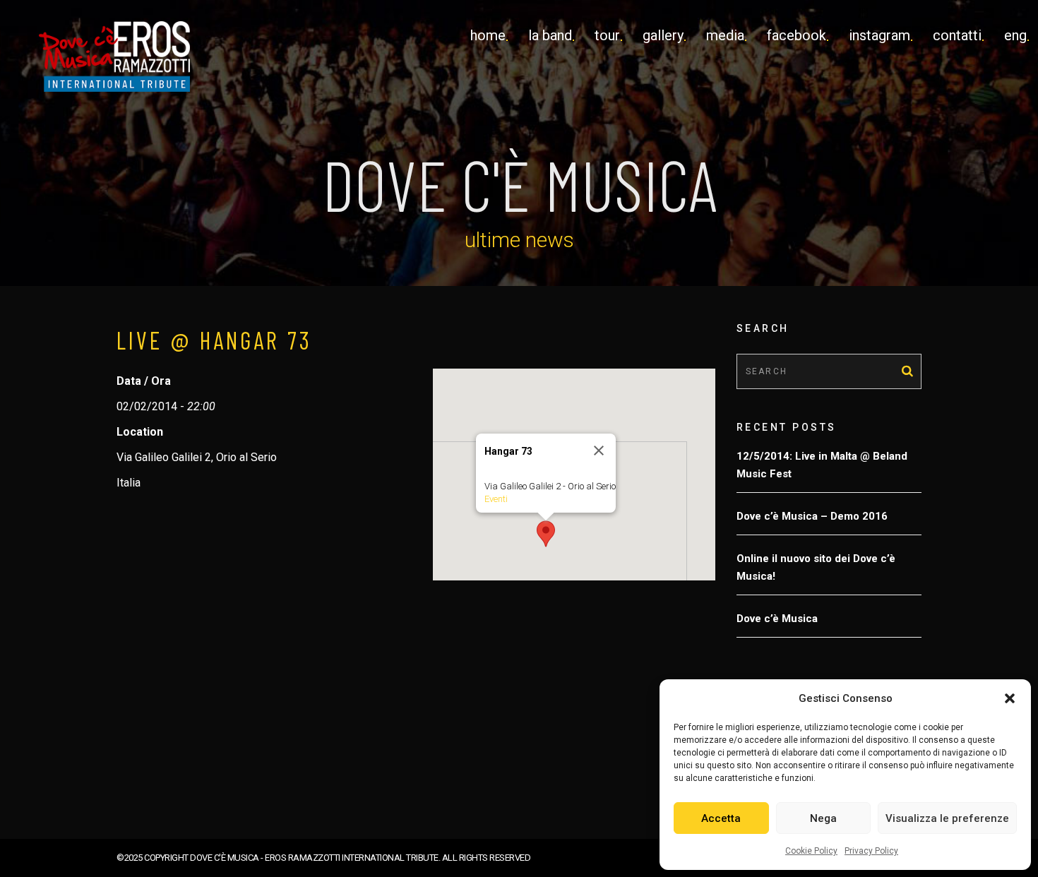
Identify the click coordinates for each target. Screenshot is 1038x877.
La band (550, 35)
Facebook (796, 35)
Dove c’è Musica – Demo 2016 (812, 516)
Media (725, 35)
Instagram (879, 35)
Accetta (721, 818)
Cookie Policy (811, 851)
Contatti (957, 35)
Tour (607, 35)
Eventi (496, 499)
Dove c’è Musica (777, 618)
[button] (1010, 698)
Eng (1015, 35)
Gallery (663, 35)
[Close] (599, 450)
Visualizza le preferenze (947, 818)
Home (488, 35)
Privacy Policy (871, 851)
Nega (823, 818)
